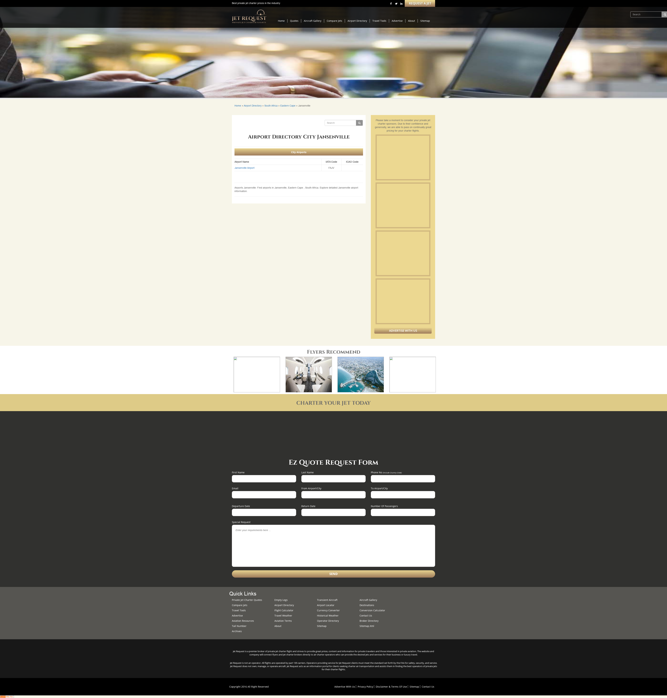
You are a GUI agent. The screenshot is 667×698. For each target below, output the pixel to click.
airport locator (325, 605)
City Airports (298, 152)
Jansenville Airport (244, 167)
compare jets (239, 605)
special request (241, 522)
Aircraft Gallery (312, 20)
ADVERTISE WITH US (403, 331)
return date (308, 506)
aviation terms (283, 620)
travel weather (283, 615)
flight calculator (283, 610)
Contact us (366, 615)
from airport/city (311, 488)
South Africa (271, 105)
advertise (237, 615)
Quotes (294, 20)
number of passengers (384, 506)
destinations (367, 605)
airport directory (284, 605)
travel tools (239, 610)
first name (238, 472)
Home (281, 20)
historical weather (328, 615)
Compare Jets (334, 20)
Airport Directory (357, 20)
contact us (428, 686)
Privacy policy (365, 686)
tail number (239, 626)
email (235, 488)
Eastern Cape (287, 105)
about (277, 626)
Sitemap (425, 20)
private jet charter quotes (247, 600)
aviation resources (243, 620)
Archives (237, 631)
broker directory (369, 620)
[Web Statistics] (7, 696)
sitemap (322, 626)
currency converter (328, 610)
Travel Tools (379, 20)
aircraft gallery (368, 600)
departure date (241, 506)
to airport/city (379, 488)
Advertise (397, 20)
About (411, 20)
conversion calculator (372, 610)
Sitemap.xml (367, 626)
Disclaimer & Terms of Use (391, 686)
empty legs (281, 600)
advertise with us (344, 686)
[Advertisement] (403, 157)
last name (307, 472)
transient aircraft (327, 600)
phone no (386, 472)
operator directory (328, 620)
